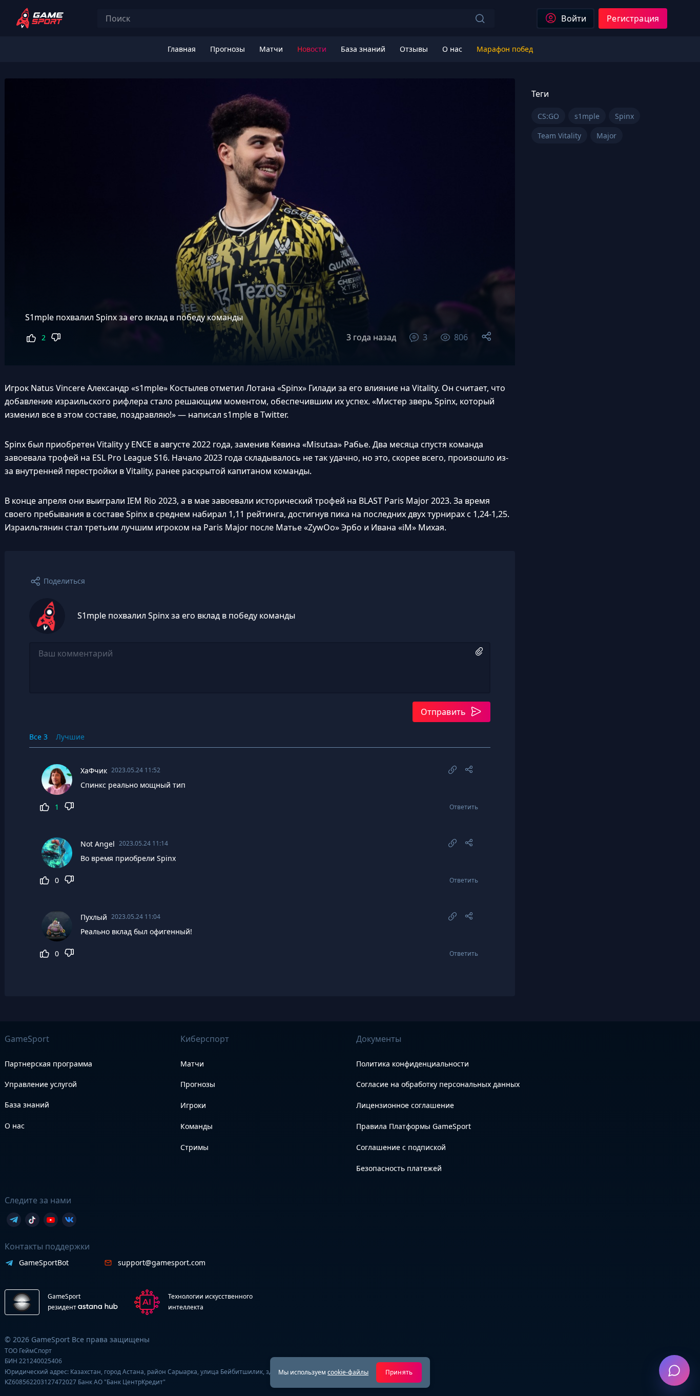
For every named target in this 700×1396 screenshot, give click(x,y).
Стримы (194, 1147)
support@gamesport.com (161, 1262)
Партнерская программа (48, 1064)
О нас (15, 1126)
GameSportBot (44, 1262)
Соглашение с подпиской (401, 1147)
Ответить (463, 807)
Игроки (193, 1105)
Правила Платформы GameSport (413, 1126)
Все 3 (38, 737)
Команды (196, 1126)
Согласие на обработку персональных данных (438, 1084)
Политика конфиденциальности (412, 1064)
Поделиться (64, 581)
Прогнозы (197, 1084)
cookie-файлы (347, 1372)
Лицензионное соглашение (405, 1105)
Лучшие (70, 737)
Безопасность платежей (399, 1168)
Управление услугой (41, 1084)
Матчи (192, 1064)
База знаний (27, 1105)
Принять (399, 1372)
